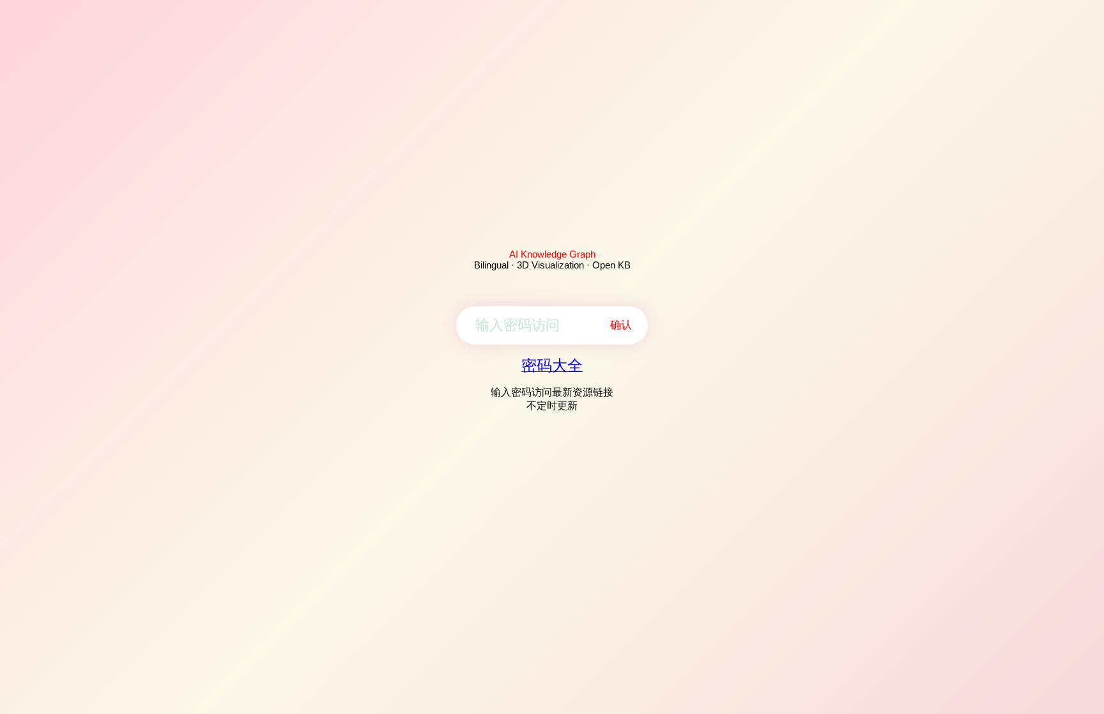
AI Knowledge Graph (552, 254)
